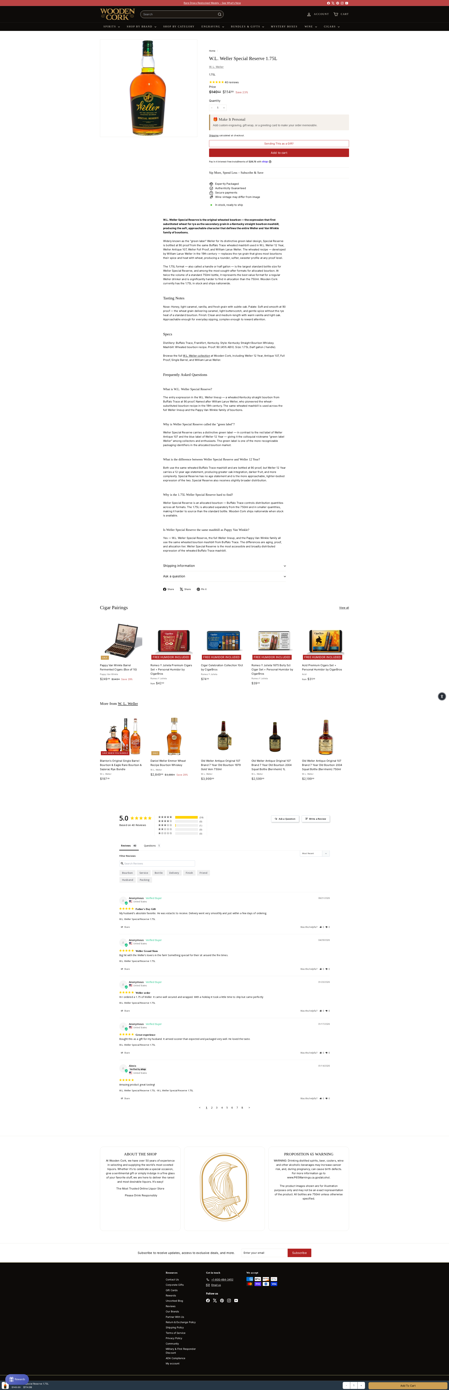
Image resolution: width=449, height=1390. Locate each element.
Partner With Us (175, 1316)
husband (127, 879)
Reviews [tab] (126, 845)
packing (144, 879)
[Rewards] (17, 1379)
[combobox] (182, 14)
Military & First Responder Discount (181, 1350)
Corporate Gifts (175, 1284)
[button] (322, 927)
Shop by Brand (140, 26)
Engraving (211, 26)
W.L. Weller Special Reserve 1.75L (137, 919)
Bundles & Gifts (246, 26)
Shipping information (179, 566)
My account (173, 1363)
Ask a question (174, 576)
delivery (174, 872)
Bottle (159, 872)
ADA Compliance (175, 1358)
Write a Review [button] (317, 818)
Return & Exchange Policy (181, 1322)
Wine (309, 26)
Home (212, 51)
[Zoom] (148, 88)
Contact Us (172, 1279)
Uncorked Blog (174, 1300)
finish (189, 872)
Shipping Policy (175, 1327)
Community (172, 1343)
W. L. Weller (216, 66)
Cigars (330, 26)
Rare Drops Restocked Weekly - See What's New (212, 2)
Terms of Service (175, 1332)
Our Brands (172, 1311)
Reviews (170, 1306)
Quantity (214, 100)
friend (203, 872)
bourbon (127, 872)
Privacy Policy (174, 1338)
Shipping (214, 135)
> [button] (249, 1107)
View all (344, 607)
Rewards (171, 1295)
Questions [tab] (150, 845)
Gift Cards (172, 1290)
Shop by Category (179, 26)
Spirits (110, 26)
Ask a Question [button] (287, 818)
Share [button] (127, 927)
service (143, 872)
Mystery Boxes (284, 26)
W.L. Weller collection (196, 355)
